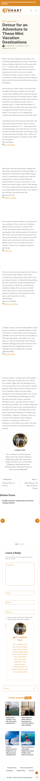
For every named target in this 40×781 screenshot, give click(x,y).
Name (9, 593)
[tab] (16, 544)
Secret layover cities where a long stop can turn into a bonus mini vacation (28, 721)
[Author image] (3, 46)
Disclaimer (9, 770)
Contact (31, 770)
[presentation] (12, 709)
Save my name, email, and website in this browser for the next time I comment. (20, 618)
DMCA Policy (21, 770)
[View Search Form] (36, 10)
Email (9, 602)
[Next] (37, 521)
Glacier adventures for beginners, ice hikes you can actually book (11, 751)
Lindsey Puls (10, 46)
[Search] (34, 688)
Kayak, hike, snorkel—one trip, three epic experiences (11, 720)
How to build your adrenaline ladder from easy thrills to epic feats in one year (28, 751)
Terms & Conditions (26, 767)
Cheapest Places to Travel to (8, 483)
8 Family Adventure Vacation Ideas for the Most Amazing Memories (18, 501)
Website (9, 612)
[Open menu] (31, 10)
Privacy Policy (12, 767)
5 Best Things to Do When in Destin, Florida (31, 484)
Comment (10, 565)
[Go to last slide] (2, 521)
